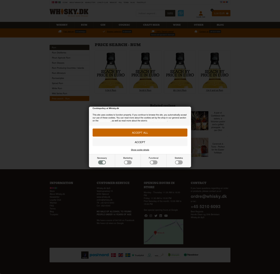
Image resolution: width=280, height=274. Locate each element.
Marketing (127, 157)
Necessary (102, 157)
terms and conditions (157, 120)
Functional (153, 157)
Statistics (179, 157)
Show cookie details (140, 149)
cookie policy (105, 120)
